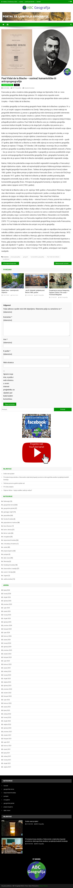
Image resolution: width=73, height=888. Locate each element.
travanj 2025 (7, 615)
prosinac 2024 (8, 625)
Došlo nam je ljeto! (9, 473)
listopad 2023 (8, 657)
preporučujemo (8, 551)
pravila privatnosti (29, 1)
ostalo (17, 85)
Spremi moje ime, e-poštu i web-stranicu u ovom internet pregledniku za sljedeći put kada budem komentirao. (9, 386)
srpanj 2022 (7, 707)
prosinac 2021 (8, 731)
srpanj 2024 (7, 639)
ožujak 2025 (7, 618)
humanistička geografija (37, 257)
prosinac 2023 (8, 650)
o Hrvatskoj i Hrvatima (10, 543)
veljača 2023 (7, 682)
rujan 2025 (7, 608)
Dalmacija (6, 501)
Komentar (7, 318)
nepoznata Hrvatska (10, 540)
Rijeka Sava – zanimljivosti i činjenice (10, 291)
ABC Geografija (16, 88)
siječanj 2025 (7, 622)
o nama (21, 1)
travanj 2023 (7, 675)
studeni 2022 (7, 692)
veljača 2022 (7, 724)
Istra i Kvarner (8, 526)
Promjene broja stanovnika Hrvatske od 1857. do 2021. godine (11, 263)
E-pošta (7, 352)
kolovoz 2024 (8, 636)
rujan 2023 (7, 661)
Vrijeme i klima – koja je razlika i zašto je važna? (18, 490)
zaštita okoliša (8, 579)
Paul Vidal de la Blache (53, 257)
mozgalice (7, 536)
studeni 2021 (7, 735)
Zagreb (6, 575)
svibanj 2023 (7, 671)
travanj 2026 (7, 593)
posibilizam (6, 259)
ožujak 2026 (7, 597)
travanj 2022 (7, 717)
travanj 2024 (7, 643)
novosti (6, 785)
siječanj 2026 (7, 601)
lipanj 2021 (7, 753)
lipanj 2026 (7, 590)
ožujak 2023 (7, 678)
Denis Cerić (15, 295)
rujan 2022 (7, 700)
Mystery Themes (43, 886)
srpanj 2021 (7, 749)
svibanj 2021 (7, 756)
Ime (7, 341)
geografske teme (7, 85)
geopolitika (7, 515)
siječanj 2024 (7, 646)
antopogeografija (15, 257)
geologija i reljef (8, 512)
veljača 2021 (7, 767)
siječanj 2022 (7, 728)
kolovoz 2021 (8, 745)
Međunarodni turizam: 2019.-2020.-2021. (63, 263)
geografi (25, 257)
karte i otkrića (8, 529)
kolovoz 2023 (8, 664)
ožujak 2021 (7, 763)
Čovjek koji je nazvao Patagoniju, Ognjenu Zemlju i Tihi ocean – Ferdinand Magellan (59, 292)
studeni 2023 (7, 654)
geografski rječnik (9, 508)
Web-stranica (8, 362)
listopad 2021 (8, 738)
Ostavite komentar (29, 88)
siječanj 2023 (7, 685)
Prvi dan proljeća (8, 487)
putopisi (6, 554)
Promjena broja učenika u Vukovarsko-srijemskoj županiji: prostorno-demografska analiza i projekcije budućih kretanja (36, 478)
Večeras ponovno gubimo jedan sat (14, 483)
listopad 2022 (8, 696)
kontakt (39, 1)
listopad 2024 (8, 629)
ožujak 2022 (7, 721)
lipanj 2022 (7, 710)
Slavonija (6, 561)
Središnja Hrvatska (9, 565)
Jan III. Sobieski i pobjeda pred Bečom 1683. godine (34, 291)
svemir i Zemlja (8, 572)
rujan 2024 (7, 632)
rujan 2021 (7, 742)
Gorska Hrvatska (8, 519)
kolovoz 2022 (8, 703)
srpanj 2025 (7, 611)
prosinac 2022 (8, 689)
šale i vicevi (7, 558)
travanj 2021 (7, 760)
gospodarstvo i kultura (10, 522)
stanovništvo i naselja (10, 568)
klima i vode (7, 533)
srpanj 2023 (7, 668)
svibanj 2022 (7, 714)
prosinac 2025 (8, 604)
